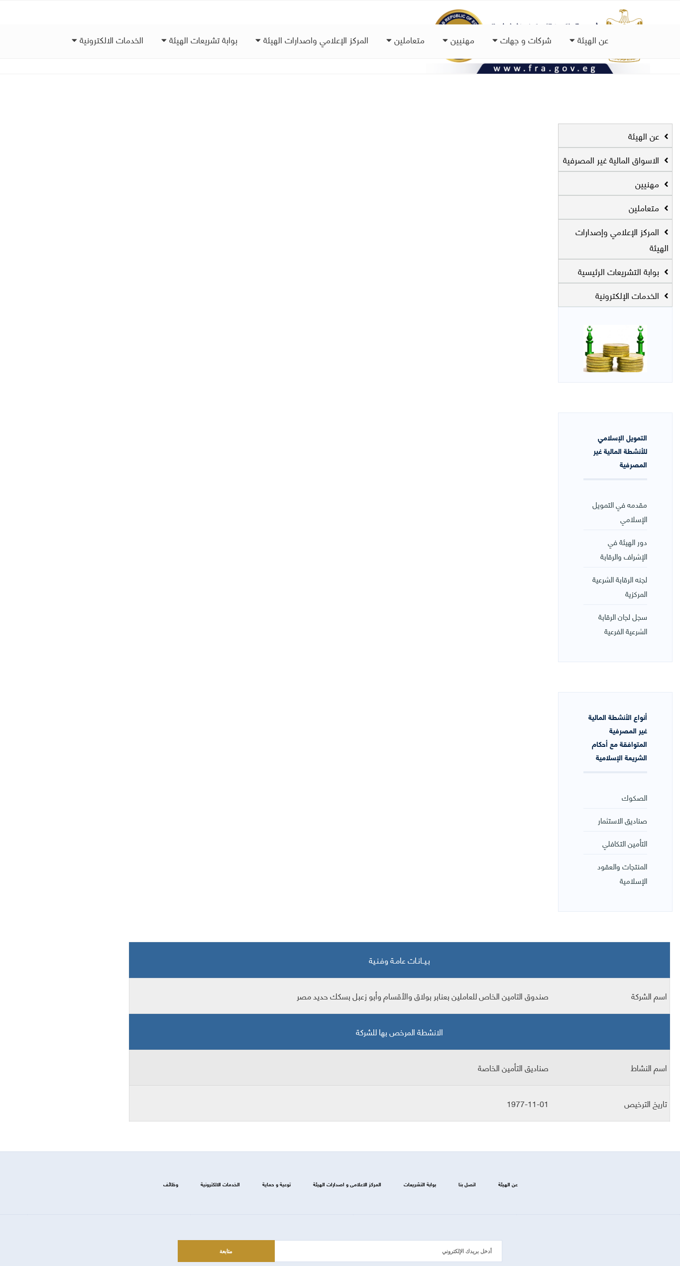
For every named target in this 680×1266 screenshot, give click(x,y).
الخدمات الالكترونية (110, 39)
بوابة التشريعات (420, 1184)
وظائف (170, 1184)
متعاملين (408, 39)
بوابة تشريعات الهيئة (202, 39)
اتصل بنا (467, 1184)
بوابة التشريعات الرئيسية (620, 271)
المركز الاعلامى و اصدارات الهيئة (347, 1184)
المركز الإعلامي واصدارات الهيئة (314, 39)
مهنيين (461, 39)
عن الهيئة (591, 39)
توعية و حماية (276, 1184)
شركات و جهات (525, 39)
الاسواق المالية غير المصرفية (612, 159)
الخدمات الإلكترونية (628, 295)
